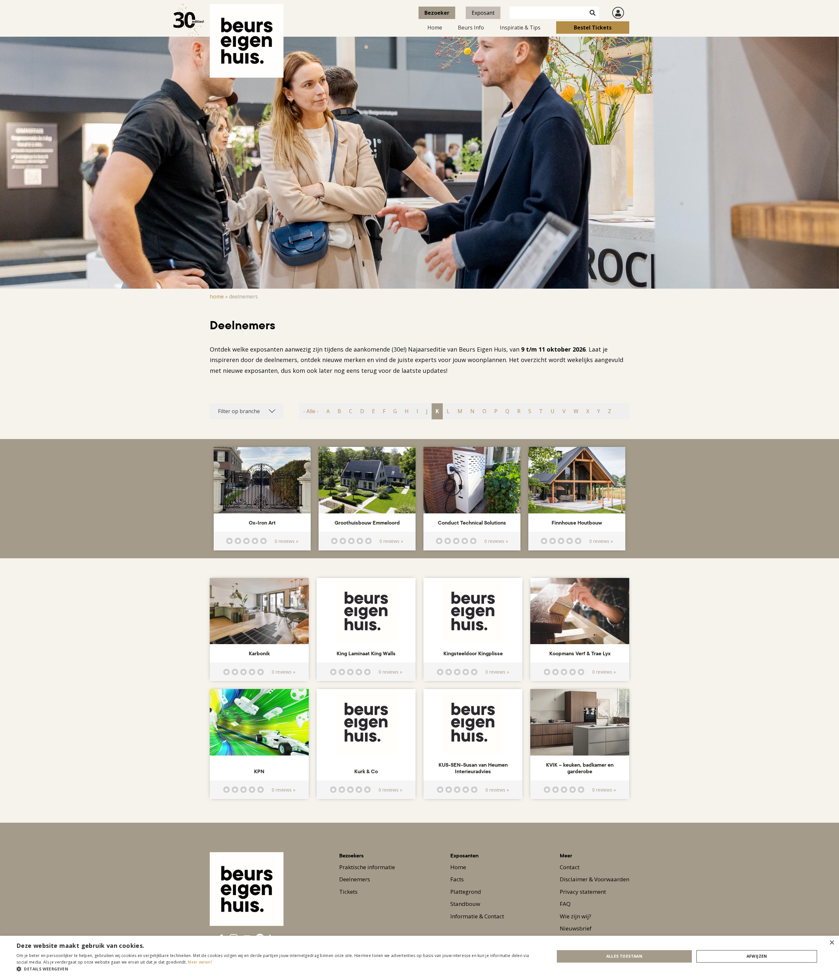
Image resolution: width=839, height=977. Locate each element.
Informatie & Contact (477, 916)
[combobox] (246, 411)
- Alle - (311, 411)
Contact (569, 867)
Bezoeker (436, 12)
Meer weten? (200, 962)
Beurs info (471, 27)
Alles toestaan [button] (624, 956)
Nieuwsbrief (576, 928)
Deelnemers (354, 879)
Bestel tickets (593, 27)
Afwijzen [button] (757, 956)
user (618, 13)
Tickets (348, 891)
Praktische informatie (367, 867)
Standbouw (465, 904)
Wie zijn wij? (575, 916)
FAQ (565, 904)
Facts (457, 879)
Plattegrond (465, 891)
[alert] (419, 956)
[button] (277, 969)
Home (434, 27)
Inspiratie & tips (520, 27)
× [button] (831, 942)
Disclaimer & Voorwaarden (594, 879)
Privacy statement (583, 891)
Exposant (483, 12)
